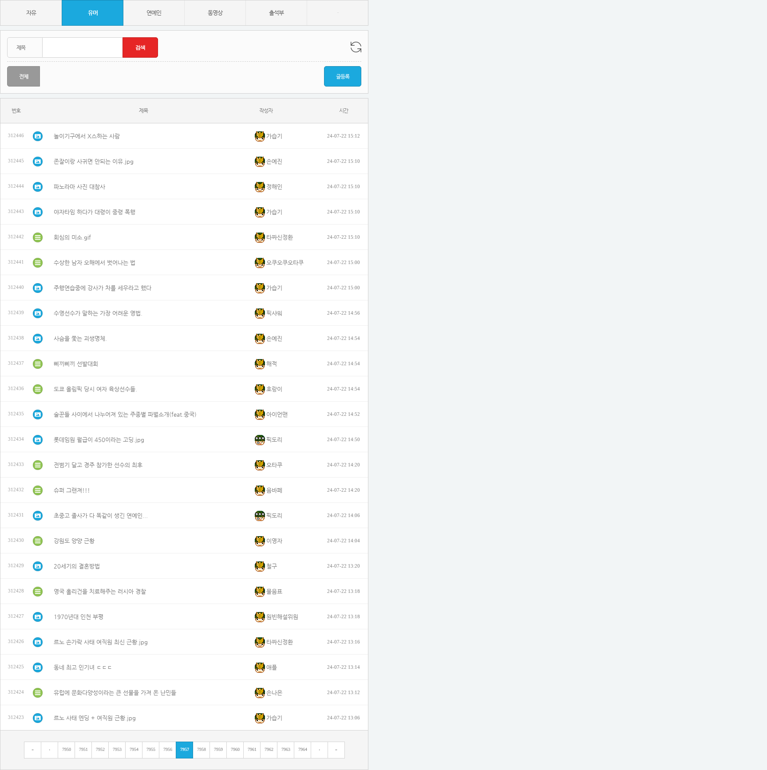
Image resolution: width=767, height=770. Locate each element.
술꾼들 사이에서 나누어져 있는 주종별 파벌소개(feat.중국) (125, 414)
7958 (201, 749)
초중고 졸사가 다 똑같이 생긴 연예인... (101, 515)
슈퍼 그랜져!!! (72, 490)
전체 (23, 76)
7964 (302, 749)
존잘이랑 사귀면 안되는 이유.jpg (94, 161)
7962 (269, 749)
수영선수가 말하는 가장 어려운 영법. (98, 313)
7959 (218, 749)
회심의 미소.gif (72, 237)
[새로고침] (356, 47)
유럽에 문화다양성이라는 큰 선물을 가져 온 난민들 (115, 692)
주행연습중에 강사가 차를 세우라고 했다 (102, 287)
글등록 (342, 76)
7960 (235, 749)
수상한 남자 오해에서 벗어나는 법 (94, 262)
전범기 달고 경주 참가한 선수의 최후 (98, 465)
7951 (83, 749)
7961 (252, 749)
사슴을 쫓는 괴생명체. (80, 338)
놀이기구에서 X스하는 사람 (87, 136)
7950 (66, 749)
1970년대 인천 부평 (78, 616)
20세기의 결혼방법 (77, 566)
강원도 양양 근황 (74, 540)
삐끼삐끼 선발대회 (76, 363)
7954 (134, 749)
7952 (100, 749)
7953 (117, 749)
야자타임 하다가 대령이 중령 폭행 (94, 212)
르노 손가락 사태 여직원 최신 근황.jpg (101, 642)
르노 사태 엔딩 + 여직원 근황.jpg (95, 718)
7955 (150, 749)
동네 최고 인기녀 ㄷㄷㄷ (83, 667)
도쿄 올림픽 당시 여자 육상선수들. (95, 389)
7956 (167, 749)
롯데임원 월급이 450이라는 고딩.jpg (99, 439)
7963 (285, 749)
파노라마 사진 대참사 (79, 186)
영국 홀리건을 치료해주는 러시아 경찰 (100, 591)
